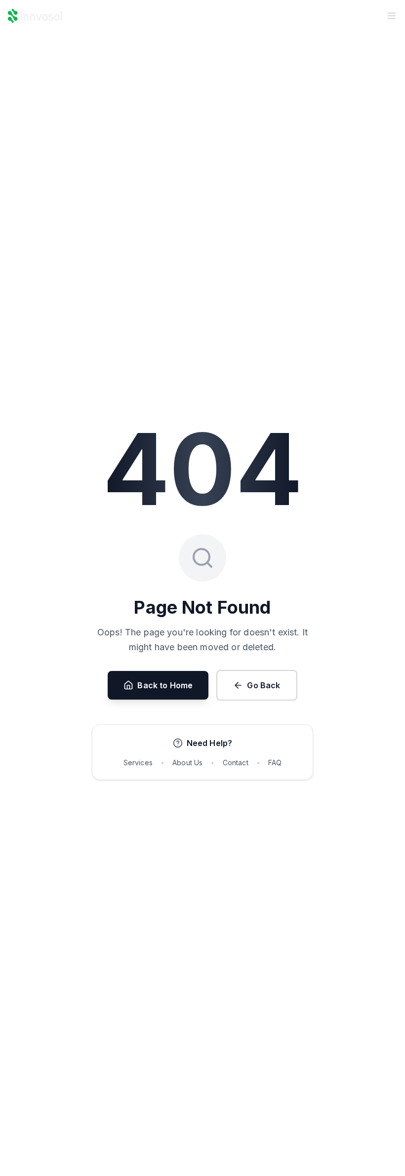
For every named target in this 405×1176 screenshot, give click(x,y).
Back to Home (165, 685)
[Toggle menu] (391, 15)
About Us (187, 762)
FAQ (275, 762)
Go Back (263, 685)
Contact (235, 762)
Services (138, 762)
